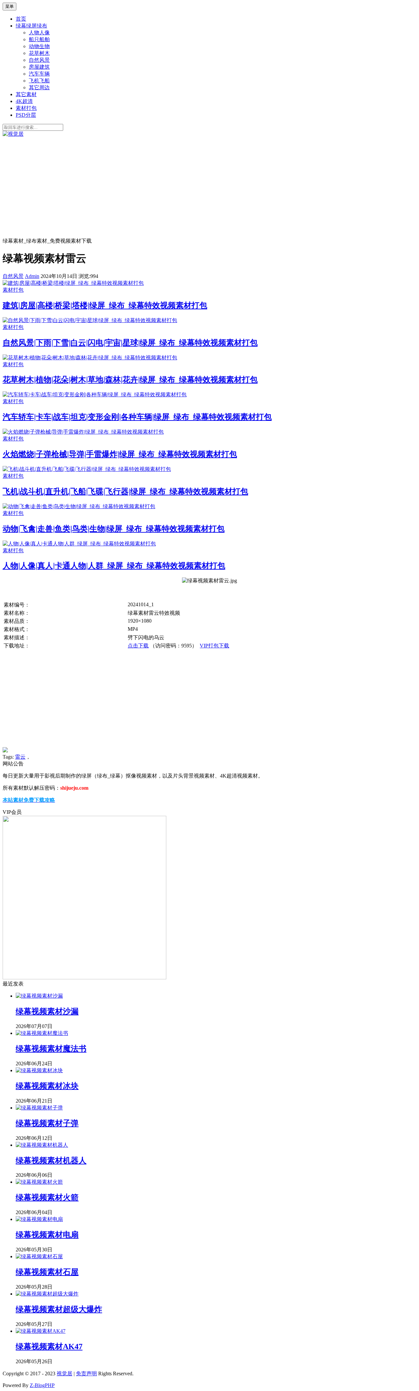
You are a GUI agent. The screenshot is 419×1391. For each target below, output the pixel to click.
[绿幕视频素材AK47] (40, 1331)
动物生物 (39, 46)
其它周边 (39, 87)
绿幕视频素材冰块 (47, 1086)
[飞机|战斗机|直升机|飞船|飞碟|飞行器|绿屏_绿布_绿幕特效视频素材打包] (87, 469)
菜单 (9, 6)
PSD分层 (26, 115)
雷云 (20, 757)
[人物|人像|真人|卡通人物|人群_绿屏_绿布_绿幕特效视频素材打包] (79, 543)
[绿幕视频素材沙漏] (39, 996)
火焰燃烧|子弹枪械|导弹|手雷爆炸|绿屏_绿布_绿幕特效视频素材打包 (120, 454)
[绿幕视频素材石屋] (39, 1256)
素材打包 (26, 108)
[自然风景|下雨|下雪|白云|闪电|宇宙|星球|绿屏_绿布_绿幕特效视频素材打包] (90, 320)
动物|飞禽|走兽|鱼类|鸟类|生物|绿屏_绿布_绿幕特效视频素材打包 (114, 528)
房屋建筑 (39, 67)
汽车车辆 (39, 74)
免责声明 (86, 1373)
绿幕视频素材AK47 (49, 1346)
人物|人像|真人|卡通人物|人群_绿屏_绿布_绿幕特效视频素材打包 (114, 565)
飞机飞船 (39, 80)
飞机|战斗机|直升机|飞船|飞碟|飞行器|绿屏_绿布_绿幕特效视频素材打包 (125, 491)
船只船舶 (39, 39)
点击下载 (138, 645)
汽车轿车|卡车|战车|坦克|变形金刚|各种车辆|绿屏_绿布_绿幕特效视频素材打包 (137, 417)
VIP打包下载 (214, 645)
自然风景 (39, 60)
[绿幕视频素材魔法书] (42, 1033)
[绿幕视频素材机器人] (42, 1145)
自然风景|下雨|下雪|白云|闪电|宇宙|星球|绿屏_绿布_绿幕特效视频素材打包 (130, 342)
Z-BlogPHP (42, 1385)
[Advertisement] (209, 186)
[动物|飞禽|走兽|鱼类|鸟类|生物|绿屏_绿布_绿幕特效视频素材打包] (79, 506)
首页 (21, 19)
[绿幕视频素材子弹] (39, 1107)
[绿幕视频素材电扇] (39, 1219)
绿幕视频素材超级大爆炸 (59, 1309)
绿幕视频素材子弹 (47, 1123)
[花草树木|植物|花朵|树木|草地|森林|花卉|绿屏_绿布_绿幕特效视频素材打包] (90, 357)
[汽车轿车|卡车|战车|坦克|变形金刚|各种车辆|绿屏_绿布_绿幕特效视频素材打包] (95, 394)
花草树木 (39, 53)
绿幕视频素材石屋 (47, 1272)
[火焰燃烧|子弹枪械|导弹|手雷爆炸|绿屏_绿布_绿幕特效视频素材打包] (83, 432)
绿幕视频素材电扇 (47, 1234)
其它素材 (26, 94)
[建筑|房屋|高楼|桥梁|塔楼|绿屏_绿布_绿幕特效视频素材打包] (73, 283)
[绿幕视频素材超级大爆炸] (47, 1294)
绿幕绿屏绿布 (31, 25)
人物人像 (39, 32)
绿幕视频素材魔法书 (51, 1048)
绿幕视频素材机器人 (51, 1160)
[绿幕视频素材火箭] (39, 1182)
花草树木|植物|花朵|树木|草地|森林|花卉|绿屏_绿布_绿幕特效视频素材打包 (130, 379)
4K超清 (24, 101)
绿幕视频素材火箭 (47, 1197)
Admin (32, 276)
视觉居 (64, 1373)
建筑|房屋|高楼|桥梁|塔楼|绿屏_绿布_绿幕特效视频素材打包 (105, 305)
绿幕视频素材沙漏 (47, 1011)
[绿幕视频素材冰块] (39, 1070)
